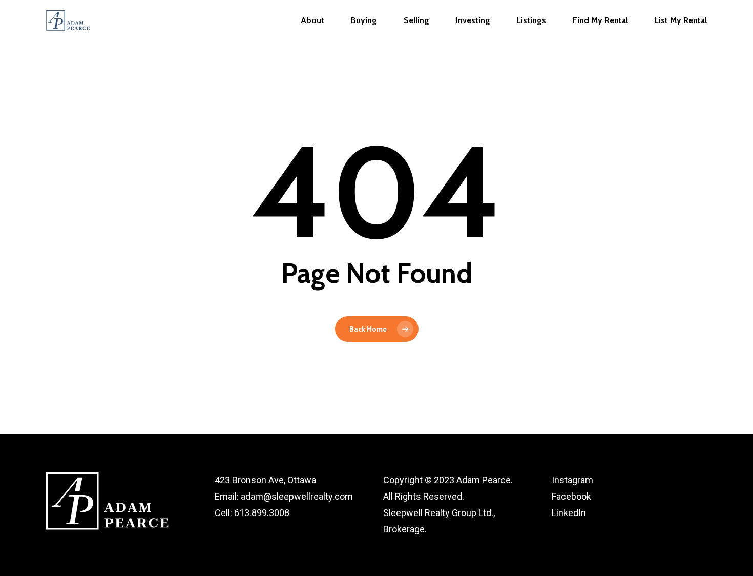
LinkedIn (569, 512)
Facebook (571, 496)
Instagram (572, 480)
